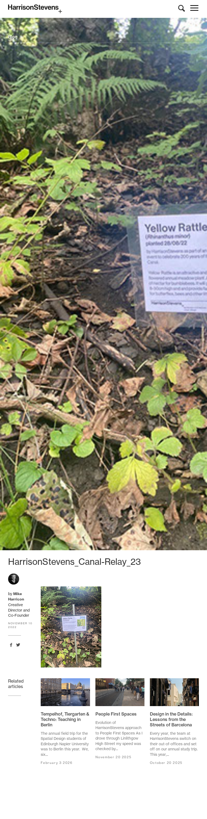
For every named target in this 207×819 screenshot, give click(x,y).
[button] (194, 9)
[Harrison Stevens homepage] (103, 9)
